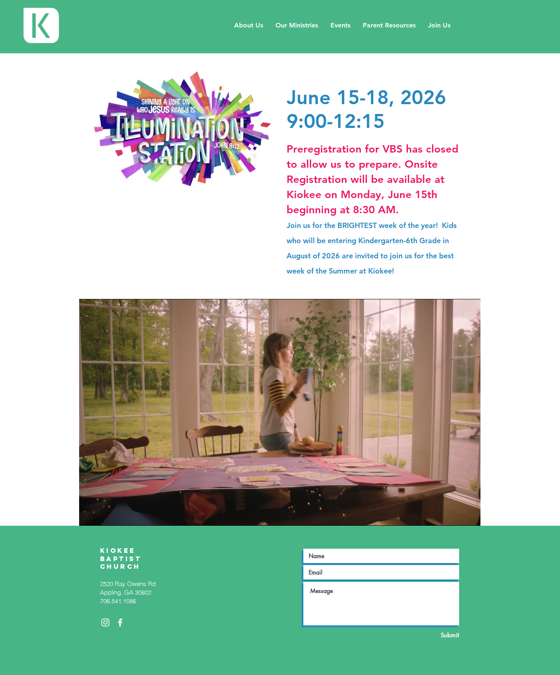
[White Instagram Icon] (105, 622)
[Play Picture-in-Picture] (455, 514)
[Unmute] (103, 514)
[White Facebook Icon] (120, 622)
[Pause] (89, 514)
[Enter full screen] (469, 514)
